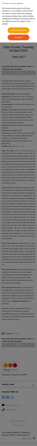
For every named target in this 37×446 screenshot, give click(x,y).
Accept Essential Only (18, 30)
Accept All (18, 37)
